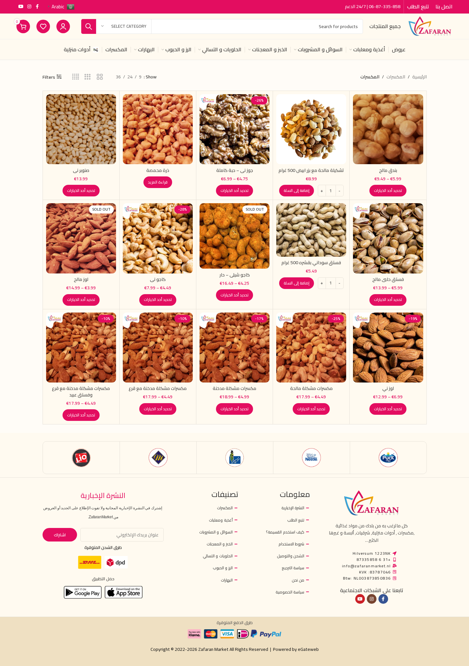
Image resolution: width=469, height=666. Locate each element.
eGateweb (308, 649)
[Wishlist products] (43, 26)
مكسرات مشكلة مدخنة (234, 388)
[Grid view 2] (100, 77)
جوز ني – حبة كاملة (234, 170)
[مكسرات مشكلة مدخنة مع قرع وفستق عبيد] (81, 348)
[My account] (63, 26)
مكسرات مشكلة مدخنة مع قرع (158, 388)
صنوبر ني (81, 170)
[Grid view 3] (87, 77)
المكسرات (395, 76)
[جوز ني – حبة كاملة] (234, 129)
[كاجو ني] (158, 238)
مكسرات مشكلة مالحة (311, 388)
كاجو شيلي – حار (235, 275)
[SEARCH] (88, 26)
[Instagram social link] (29, 6)
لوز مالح (81, 279)
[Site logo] (429, 26)
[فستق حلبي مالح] (388, 238)
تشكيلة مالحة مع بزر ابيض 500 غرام (311, 170)
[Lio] (81, 458)
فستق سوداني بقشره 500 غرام (311, 262)
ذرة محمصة (157, 170)
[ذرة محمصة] (158, 129)
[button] (296, 190)
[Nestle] (311, 458)
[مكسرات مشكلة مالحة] (311, 348)
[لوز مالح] (81, 238)
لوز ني (388, 388)
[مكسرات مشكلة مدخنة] (234, 348)
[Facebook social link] (37, 6)
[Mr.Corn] (235, 458)
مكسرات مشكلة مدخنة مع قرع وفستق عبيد (81, 391)
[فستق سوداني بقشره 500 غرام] (311, 229)
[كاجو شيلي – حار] (234, 236)
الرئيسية (419, 76)
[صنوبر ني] (81, 129)
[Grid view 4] (76, 77)
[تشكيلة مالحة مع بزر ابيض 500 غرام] (311, 129)
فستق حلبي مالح (388, 279)
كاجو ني (158, 279)
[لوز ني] (388, 348)
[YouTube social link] (20, 6)
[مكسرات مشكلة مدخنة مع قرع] (158, 348)
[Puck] (388, 458)
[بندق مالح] (388, 129)
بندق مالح (388, 170)
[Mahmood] (158, 458)
